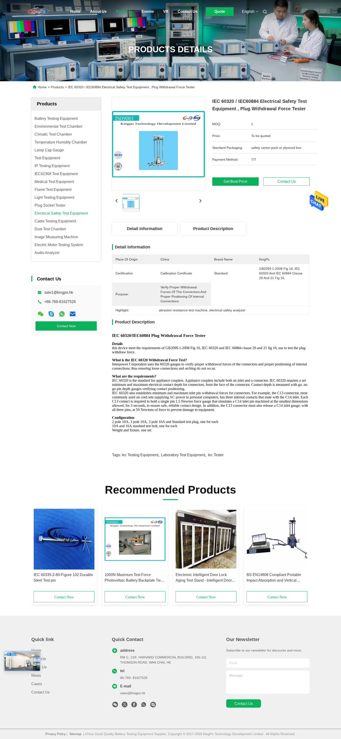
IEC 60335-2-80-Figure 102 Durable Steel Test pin (63, 577)
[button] (39, 550)
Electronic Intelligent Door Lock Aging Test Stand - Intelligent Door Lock (204, 578)
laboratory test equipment (183, 455)
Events (148, 11)
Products (124, 11)
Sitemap (75, 734)
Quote (219, 11)
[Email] (72, 314)
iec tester (216, 455)
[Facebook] (134, 706)
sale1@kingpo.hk (58, 292)
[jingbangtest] (153, 706)
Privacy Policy (55, 734)
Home (75, 11)
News (36, 675)
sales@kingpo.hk (132, 693)
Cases (36, 684)
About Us (98, 11)
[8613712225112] (143, 706)
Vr (165, 11)
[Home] (38, 12)
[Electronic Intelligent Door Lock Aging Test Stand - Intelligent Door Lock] (206, 539)
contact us (244, 704)
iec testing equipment (140, 455)
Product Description (213, 228)
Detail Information (144, 228)
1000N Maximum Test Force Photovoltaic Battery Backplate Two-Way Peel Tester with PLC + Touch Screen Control (134, 578)
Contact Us (187, 11)
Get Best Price (235, 181)
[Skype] (51, 314)
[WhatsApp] (62, 314)
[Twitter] (124, 706)
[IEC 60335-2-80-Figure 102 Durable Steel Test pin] (64, 539)
